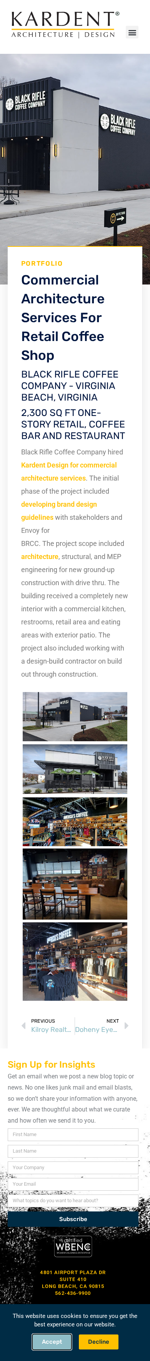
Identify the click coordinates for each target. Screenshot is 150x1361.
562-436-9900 (73, 1293)
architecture (39, 556)
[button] (132, 32)
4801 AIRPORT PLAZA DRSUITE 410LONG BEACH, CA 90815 (73, 1279)
